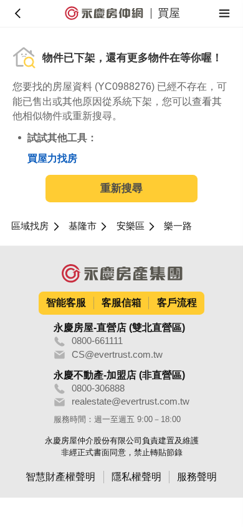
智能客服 (66, 302)
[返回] (18, 13)
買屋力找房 (52, 158)
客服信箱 (121, 302)
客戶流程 (177, 302)
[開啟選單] (225, 13)
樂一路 (178, 226)
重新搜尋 (121, 188)
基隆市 (83, 226)
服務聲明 (197, 476)
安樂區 (131, 226)
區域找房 (30, 226)
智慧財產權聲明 (60, 476)
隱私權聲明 (136, 476)
